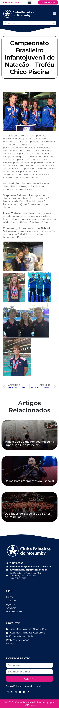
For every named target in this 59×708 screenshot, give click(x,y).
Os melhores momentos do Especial (29, 481)
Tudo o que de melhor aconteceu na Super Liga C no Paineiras (29, 443)
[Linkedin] (11, 691)
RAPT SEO (29, 705)
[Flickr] (19, 691)
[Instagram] (15, 691)
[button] (29, 2)
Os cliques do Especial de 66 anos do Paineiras (28, 515)
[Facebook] (7, 691)
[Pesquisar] (53, 23)
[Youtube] (23, 691)
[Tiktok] (27, 691)
